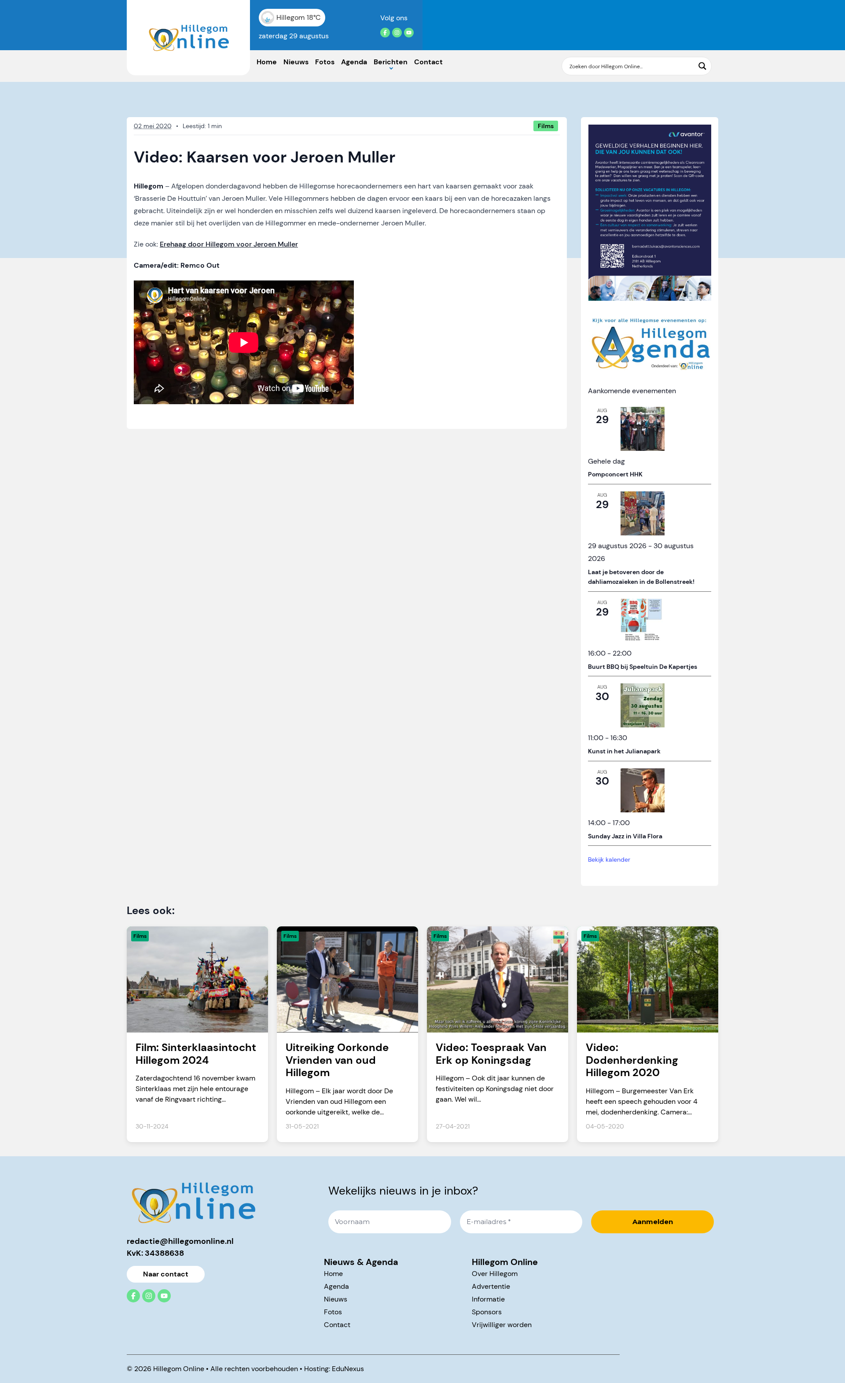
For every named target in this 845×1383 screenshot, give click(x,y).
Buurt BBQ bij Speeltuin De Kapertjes (642, 667)
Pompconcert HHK (615, 474)
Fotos (324, 61)
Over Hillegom (495, 1273)
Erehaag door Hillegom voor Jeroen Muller (229, 244)
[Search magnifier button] (702, 66)
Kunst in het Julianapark (624, 751)
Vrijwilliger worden (502, 1324)
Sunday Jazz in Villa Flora (625, 836)
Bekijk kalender (609, 859)
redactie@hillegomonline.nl (180, 1241)
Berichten (391, 61)
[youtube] (409, 32)
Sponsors (487, 1312)
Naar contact (165, 1274)
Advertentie (491, 1286)
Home (267, 61)
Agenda (354, 61)
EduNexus (348, 1368)
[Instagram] (397, 32)
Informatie (488, 1299)
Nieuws (296, 61)
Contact (428, 61)
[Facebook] (385, 32)
